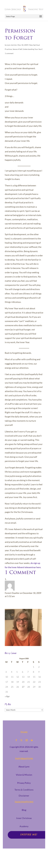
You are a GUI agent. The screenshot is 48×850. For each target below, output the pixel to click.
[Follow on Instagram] (27, 740)
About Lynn (23, 766)
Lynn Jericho (12, 45)
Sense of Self (17, 49)
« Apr (7, 696)
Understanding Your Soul (32, 49)
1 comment (9, 53)
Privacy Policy (24, 783)
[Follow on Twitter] (21, 740)
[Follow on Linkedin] (32, 740)
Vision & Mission (24, 774)
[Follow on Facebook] (16, 740)
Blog (24, 810)
